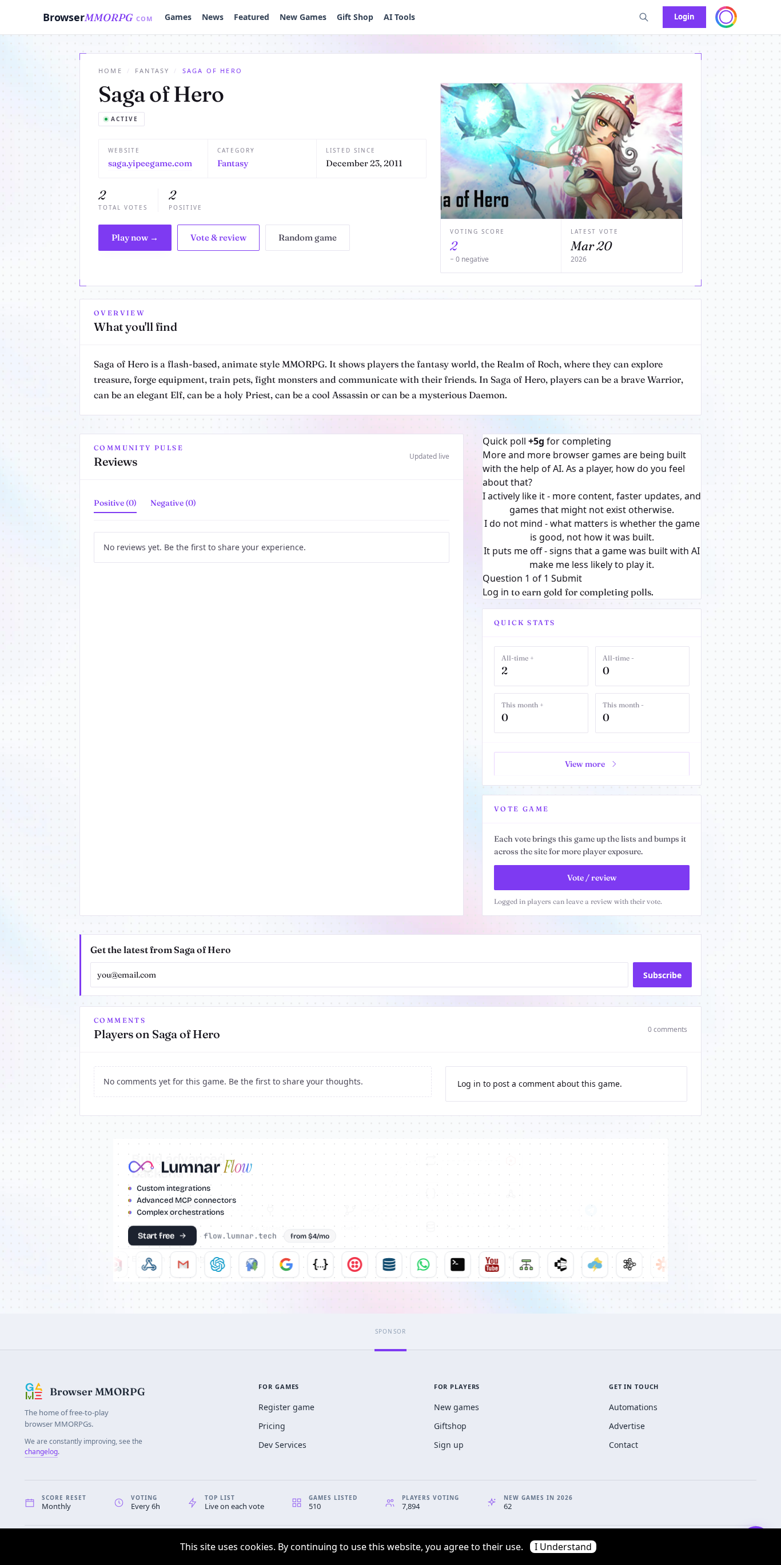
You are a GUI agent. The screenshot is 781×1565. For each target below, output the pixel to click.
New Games (303, 16)
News (213, 16)
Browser (98, 17)
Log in (496, 592)
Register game (286, 1407)
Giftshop (450, 1425)
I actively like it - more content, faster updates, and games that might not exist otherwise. (592, 503)
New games (456, 1407)
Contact (623, 1444)
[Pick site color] (726, 17)
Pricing (271, 1425)
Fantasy (152, 70)
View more (585, 764)
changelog (41, 1451)
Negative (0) (173, 503)
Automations (633, 1407)
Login (684, 16)
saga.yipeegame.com (150, 163)
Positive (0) (115, 503)
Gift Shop (355, 16)
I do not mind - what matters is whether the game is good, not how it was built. (592, 530)
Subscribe (662, 975)
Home (110, 70)
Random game (307, 237)
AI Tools (399, 16)
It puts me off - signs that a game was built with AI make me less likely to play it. (592, 558)
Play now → (134, 237)
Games (178, 16)
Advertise (627, 1425)
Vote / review (592, 877)
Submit (566, 578)
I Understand (563, 1546)
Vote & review (218, 237)
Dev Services (282, 1444)
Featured (251, 16)
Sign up (449, 1444)
